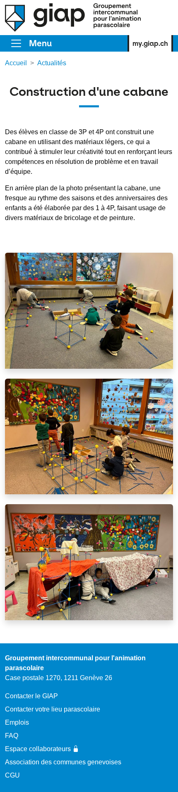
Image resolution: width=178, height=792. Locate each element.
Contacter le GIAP (31, 696)
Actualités (51, 62)
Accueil (16, 62)
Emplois (17, 722)
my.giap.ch (150, 43)
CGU (12, 775)
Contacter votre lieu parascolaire (52, 709)
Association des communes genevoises (63, 762)
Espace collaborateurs (38, 748)
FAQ (11, 735)
